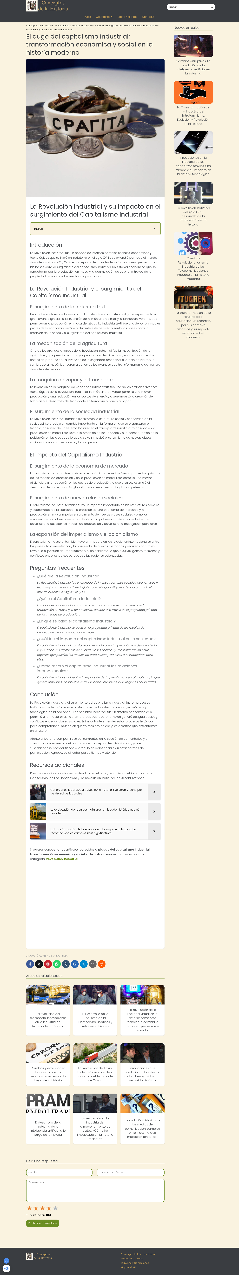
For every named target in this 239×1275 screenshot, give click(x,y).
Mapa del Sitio (129, 1267)
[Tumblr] (66, 964)
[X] (39, 964)
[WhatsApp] (57, 964)
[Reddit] (102, 964)
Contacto (148, 17)
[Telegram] (84, 964)
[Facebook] (30, 964)
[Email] (93, 964)
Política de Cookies (132, 1258)
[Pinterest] (48, 964)
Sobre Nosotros (127, 17)
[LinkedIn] (75, 964)
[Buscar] (212, 6)
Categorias (103, 17)
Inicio (88, 17)
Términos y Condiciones (135, 1263)
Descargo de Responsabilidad (138, 1254)
